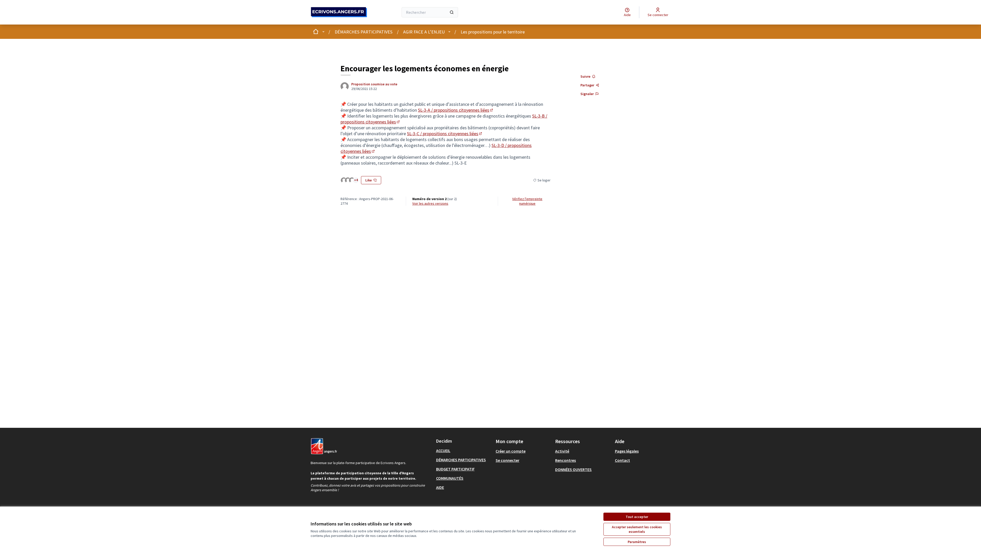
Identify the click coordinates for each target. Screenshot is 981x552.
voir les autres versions (430, 203)
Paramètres (637, 541)
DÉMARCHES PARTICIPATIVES (363, 32)
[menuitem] (464, 450)
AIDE (440, 487)
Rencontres (565, 460)
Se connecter (507, 460)
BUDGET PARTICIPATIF (455, 468)
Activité (562, 451)
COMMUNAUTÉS (449, 478)
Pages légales (627, 451)
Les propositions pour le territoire (493, 32)
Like (368, 180)
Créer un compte (510, 451)
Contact (622, 460)
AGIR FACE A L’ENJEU (424, 32)
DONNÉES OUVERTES (573, 469)
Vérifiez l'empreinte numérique (527, 201)
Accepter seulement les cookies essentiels (637, 529)
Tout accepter (637, 516)
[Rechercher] (452, 12)
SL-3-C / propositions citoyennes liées (445, 133)
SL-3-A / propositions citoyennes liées (456, 110)
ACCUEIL (443, 450)
